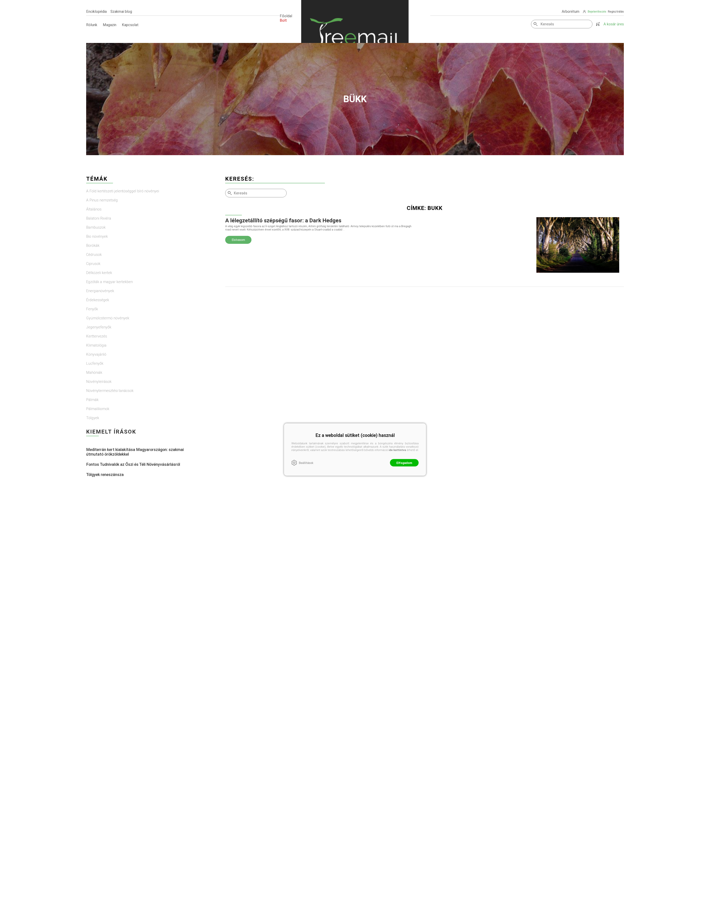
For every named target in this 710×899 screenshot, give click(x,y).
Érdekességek (97, 300)
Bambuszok (96, 227)
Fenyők (92, 309)
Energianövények (100, 291)
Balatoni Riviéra (98, 218)
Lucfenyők (94, 363)
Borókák (92, 245)
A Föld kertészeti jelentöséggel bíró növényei (122, 191)
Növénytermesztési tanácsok (109, 390)
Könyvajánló (96, 354)
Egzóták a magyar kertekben (109, 282)
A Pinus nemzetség (102, 200)
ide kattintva (397, 450)
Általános (94, 209)
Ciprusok (93, 263)
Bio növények (97, 236)
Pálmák (92, 399)
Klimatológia (96, 345)
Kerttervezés (96, 336)
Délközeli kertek (99, 272)
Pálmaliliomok (97, 409)
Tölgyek (92, 418)
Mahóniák (94, 372)
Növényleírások (98, 381)
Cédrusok (94, 254)
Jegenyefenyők (98, 327)
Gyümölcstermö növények (107, 318)
